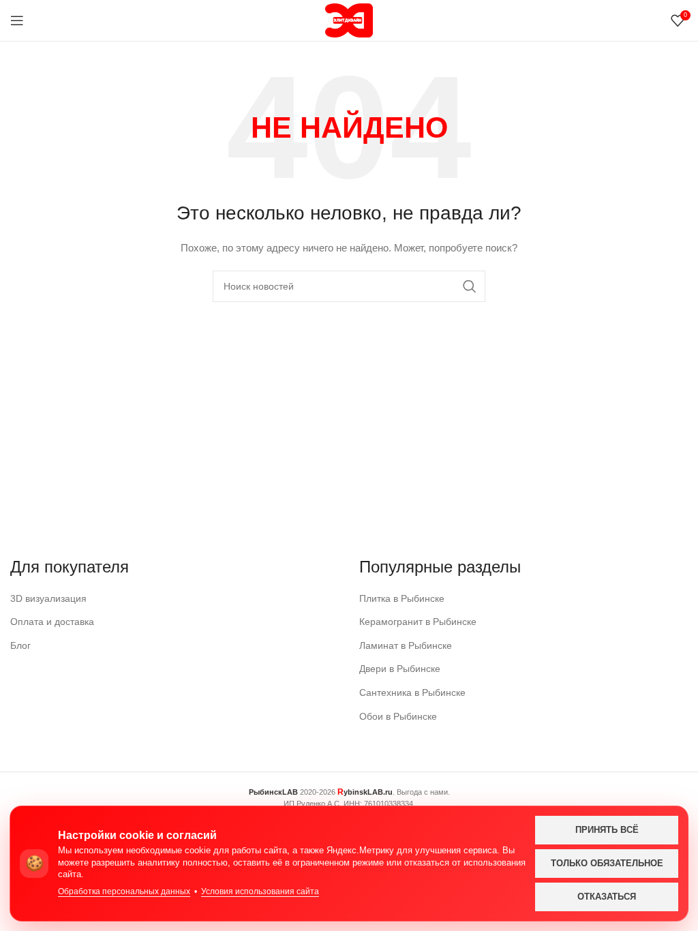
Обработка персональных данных (124, 891)
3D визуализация (48, 598)
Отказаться (606, 896)
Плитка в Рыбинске (401, 598)
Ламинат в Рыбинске (405, 645)
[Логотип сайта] (349, 19)
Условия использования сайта (260, 891)
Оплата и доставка (52, 621)
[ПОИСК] (469, 286)
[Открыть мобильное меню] (17, 20)
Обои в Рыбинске (398, 716)
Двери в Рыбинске (399, 668)
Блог (20, 645)
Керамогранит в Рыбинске (417, 621)
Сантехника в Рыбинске (412, 692)
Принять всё (607, 830)
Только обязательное (607, 863)
